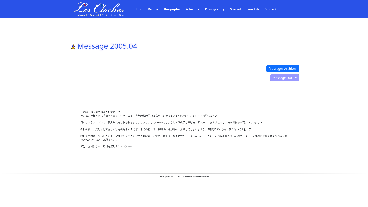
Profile (153, 9)
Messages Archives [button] (283, 69)
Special (235, 9)
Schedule (192, 9)
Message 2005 (283, 78)
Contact (270, 9)
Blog (139, 9)
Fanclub (252, 9)
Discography (214, 9)
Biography (172, 9)
